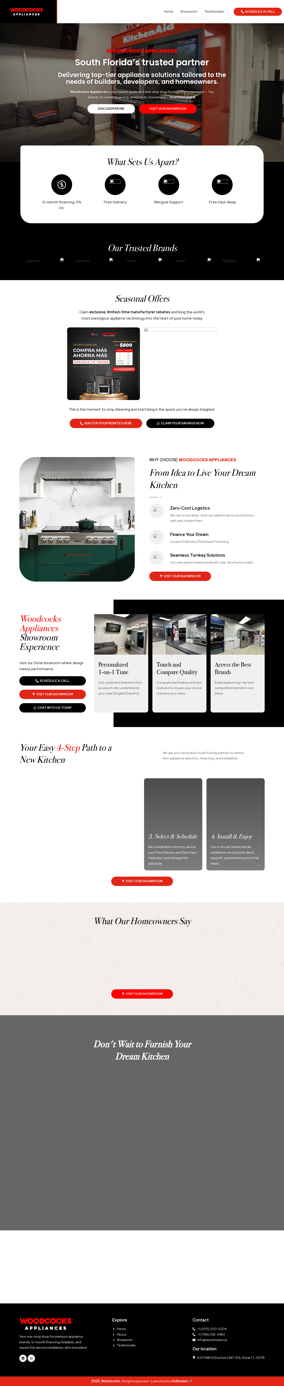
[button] (24, 519)
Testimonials (214, 11)
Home (168, 11)
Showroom (188, 11)
